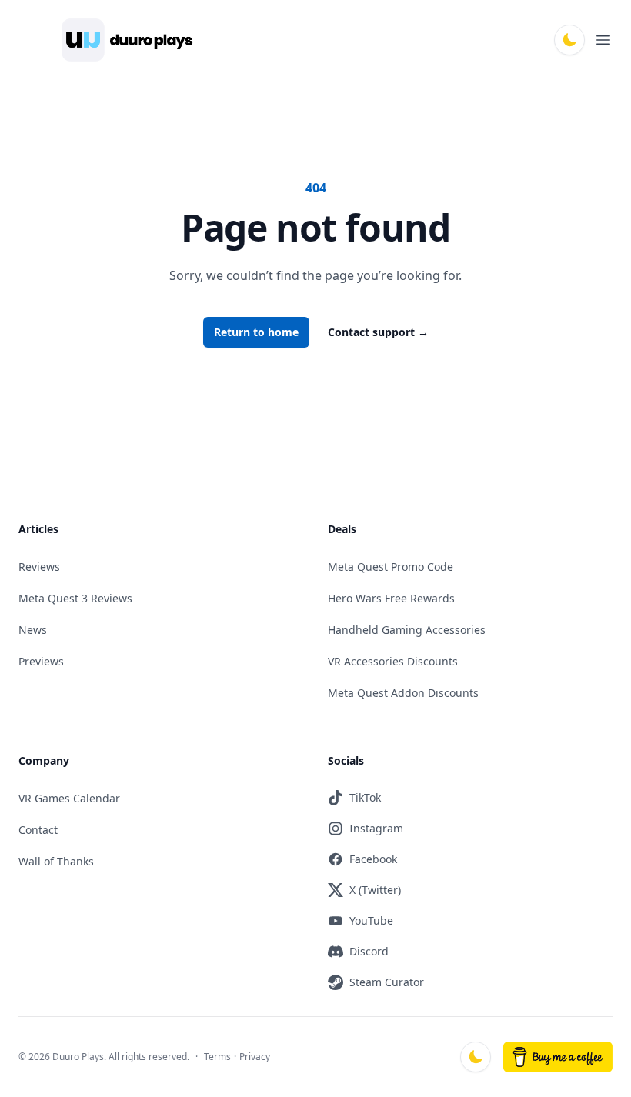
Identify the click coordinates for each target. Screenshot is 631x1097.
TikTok (365, 797)
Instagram (376, 828)
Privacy (254, 1056)
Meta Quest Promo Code (390, 566)
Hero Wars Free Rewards (391, 598)
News (32, 629)
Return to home (256, 332)
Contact (38, 829)
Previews (41, 661)
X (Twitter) (375, 889)
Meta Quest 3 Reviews (75, 598)
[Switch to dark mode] (569, 40)
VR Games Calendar (69, 798)
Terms (217, 1056)
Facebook (373, 859)
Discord (369, 951)
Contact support (378, 332)
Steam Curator (386, 982)
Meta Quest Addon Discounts (403, 692)
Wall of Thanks (56, 861)
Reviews (39, 566)
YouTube (371, 920)
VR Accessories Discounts (393, 661)
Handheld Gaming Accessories (407, 629)
